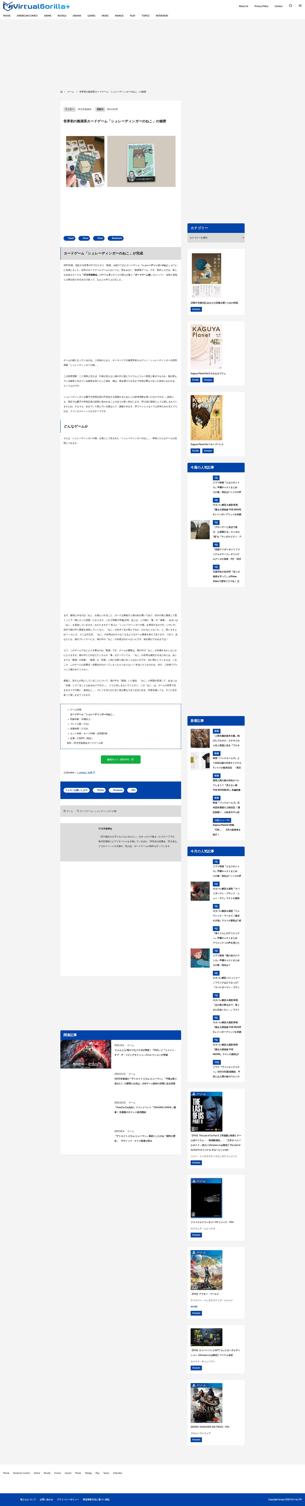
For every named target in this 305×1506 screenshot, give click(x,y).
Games (91, 16)
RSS (134, 790)
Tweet (71, 238)
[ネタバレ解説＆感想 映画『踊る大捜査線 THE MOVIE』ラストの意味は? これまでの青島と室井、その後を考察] (200, 1047)
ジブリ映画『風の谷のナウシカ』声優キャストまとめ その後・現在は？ (226, 960)
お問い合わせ (46, 1500)
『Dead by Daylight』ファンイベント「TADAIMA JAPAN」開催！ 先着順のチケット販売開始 (145, 1109)
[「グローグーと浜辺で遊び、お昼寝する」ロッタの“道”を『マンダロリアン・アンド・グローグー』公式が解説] (200, 529)
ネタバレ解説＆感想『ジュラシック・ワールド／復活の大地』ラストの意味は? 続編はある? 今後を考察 (227, 916)
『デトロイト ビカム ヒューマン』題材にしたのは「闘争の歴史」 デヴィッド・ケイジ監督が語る (144, 1138)
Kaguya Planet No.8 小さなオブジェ (208, 374)
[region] (152, 54)
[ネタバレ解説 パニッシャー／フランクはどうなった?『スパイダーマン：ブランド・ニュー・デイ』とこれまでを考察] (200, 980)
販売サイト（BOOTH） (119, 760)
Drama (77, 16)
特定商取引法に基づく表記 (96, 1500)
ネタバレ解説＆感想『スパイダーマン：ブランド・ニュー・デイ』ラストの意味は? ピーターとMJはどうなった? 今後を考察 (226, 894)
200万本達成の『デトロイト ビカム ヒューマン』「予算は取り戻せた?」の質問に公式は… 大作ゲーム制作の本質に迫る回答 (145, 1081)
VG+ (293, 1500)
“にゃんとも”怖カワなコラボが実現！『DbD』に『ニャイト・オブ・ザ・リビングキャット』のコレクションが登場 (145, 1052)
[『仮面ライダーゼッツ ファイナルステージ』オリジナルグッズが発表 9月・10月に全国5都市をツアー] (200, 551)
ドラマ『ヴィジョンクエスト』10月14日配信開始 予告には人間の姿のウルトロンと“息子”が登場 (226, 1072)
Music (105, 16)
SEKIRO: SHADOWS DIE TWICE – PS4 (210, 1427)
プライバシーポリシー (68, 1500)
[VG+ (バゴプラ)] (36, 6)
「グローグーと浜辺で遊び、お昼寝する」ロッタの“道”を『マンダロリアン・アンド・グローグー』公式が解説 (227, 532)
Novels (62, 16)
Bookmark (117, 238)
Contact (278, 6)
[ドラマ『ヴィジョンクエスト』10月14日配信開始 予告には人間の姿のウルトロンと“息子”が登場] (200, 1069)
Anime (47, 16)
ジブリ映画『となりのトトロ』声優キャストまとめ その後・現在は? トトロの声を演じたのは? (227, 488)
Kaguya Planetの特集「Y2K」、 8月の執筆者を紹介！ (227, 830)
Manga (119, 16)
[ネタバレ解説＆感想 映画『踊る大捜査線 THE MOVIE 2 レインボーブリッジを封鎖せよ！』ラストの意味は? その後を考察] (200, 507)
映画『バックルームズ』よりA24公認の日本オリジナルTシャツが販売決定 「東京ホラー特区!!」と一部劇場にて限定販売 (227, 763)
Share (85, 238)
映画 (216, 731)
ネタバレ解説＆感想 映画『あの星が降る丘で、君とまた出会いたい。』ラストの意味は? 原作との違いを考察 (227, 1005)
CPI (300, 1500)
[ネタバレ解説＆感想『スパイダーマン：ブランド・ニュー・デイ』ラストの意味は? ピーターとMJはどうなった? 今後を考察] (200, 891)
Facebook (117, 790)
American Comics (27, 16)
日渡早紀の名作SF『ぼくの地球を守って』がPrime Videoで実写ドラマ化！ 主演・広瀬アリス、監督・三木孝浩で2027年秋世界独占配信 (226, 577)
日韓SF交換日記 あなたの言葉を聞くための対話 (214, 303)
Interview (162, 16)
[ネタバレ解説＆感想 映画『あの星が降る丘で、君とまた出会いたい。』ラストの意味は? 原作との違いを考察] (200, 1002)
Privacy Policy (261, 6)
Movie (6, 16)
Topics (145, 16)
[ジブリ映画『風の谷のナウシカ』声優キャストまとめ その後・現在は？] (200, 958)
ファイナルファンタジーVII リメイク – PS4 (212, 1222)
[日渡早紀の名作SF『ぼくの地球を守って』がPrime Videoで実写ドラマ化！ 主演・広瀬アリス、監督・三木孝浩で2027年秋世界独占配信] (200, 574)
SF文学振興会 (85, 109)
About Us (243, 6)
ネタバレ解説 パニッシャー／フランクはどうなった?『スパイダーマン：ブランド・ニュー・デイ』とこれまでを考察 (226, 983)
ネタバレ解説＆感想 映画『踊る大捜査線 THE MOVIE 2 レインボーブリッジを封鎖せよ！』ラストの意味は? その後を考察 (227, 510)
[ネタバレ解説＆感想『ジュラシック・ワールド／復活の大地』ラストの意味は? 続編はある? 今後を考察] (200, 913)
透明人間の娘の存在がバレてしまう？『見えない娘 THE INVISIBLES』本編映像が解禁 (227, 785)
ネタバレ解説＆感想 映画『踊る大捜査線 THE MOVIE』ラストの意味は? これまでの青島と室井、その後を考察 (226, 1050)
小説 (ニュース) (222, 820)
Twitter (100, 790)
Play (132, 16)
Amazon (196, 309)
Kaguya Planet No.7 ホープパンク (207, 444)
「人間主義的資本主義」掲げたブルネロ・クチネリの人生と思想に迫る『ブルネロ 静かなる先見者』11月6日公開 (226, 741)
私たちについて (28, 1500)
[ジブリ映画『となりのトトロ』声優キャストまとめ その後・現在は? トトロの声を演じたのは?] (200, 485)
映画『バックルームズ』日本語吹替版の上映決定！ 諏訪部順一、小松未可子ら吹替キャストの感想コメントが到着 (226, 808)
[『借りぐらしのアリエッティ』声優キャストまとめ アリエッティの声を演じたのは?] (200, 935)
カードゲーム (86, 811)
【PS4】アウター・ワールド (205, 1294)
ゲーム (69, 811)
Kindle (195, 380)
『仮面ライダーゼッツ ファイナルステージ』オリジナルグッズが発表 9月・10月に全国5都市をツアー (227, 554)
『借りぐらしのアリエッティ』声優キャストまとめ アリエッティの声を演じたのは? (226, 938)
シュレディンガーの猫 (105, 811)
